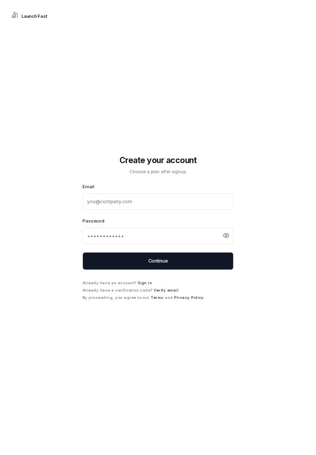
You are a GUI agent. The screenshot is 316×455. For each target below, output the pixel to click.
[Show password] (226, 235)
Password (93, 221)
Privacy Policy (189, 297)
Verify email (166, 290)
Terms (157, 297)
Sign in (145, 283)
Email (88, 186)
